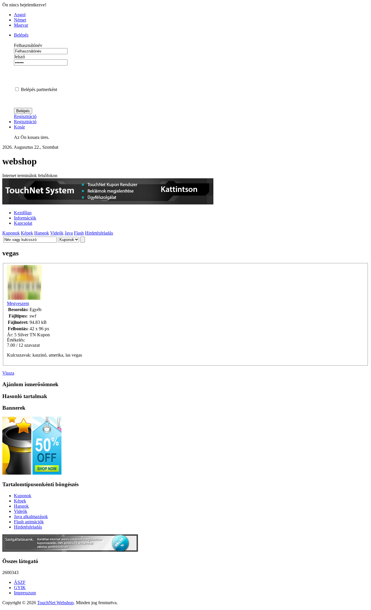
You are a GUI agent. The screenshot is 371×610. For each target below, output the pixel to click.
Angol (20, 14)
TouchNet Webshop (55, 602)
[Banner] (70, 550)
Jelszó (19, 56)
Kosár (19, 126)
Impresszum (25, 592)
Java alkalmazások (31, 516)
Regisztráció (25, 116)
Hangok (41, 232)
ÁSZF (20, 582)
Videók (56, 232)
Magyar (21, 25)
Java (69, 232)
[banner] (107, 202)
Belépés (21, 34)
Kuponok (11, 232)
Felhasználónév (28, 45)
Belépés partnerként (39, 89)
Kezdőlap (23, 212)
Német (20, 19)
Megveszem (18, 303)
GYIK (20, 587)
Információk (25, 217)
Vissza (8, 373)
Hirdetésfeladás (99, 232)
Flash (79, 232)
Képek (27, 232)
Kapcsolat (23, 223)
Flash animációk (29, 521)
